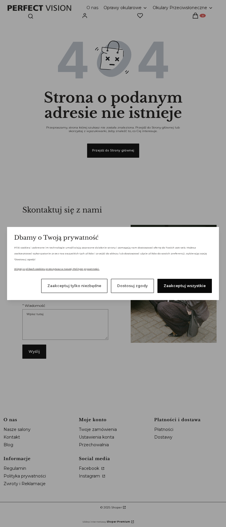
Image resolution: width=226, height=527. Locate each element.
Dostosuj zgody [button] (132, 286)
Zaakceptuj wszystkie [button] (185, 286)
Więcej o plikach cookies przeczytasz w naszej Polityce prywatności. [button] (56, 268)
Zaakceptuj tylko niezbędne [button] (74, 286)
